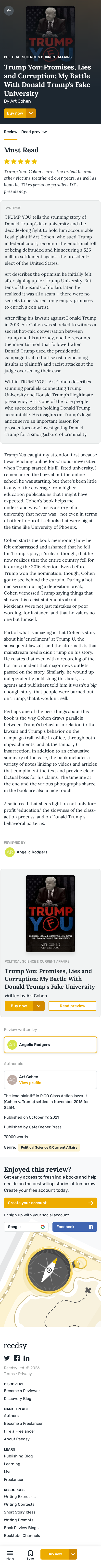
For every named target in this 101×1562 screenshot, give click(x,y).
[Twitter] (7, 1358)
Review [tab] (10, 131)
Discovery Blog (17, 1398)
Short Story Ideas (20, 1512)
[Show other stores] (31, 113)
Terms (10, 1373)
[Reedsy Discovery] (15, 1348)
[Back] (9, 11)
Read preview (72, 1006)
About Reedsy (17, 1439)
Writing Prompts (18, 1520)
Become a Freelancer (23, 1423)
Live (8, 1471)
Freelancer (14, 1479)
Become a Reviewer (22, 1390)
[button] (10, 1554)
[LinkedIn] (26, 1358)
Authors (11, 1415)
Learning (12, 1464)
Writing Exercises (20, 1496)
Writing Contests (19, 1504)
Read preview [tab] (34, 131)
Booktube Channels (22, 1535)
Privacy (25, 1373)
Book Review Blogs (21, 1527)
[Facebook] (17, 1358)
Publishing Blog (18, 1456)
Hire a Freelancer (19, 1431)
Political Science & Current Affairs (38, 57)
